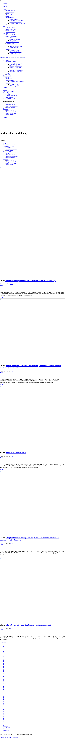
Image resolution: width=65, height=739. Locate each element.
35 (3, 694)
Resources (5, 159)
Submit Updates (7, 153)
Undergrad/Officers (11, 160)
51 (3, 717)
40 (3, 701)
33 (3, 691)
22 (3, 676)
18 (3, 670)
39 (3, 700)
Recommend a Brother (9, 144)
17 (3, 669)
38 (3, 699)
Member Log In (7, 727)
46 (3, 710)
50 (3, 716)
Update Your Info (10, 157)
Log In (5, 6)
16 (3, 667)
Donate (5, 3)
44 (3, 707)
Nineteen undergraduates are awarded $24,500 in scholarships (30, 281)
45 (3, 709)
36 (3, 696)
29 (3, 686)
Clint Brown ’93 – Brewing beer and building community (29, 625)
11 (3, 660)
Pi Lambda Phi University (9, 152)
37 (3, 697)
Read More (3, 297)
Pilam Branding (10, 164)
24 (3, 679)
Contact (5, 5)
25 (3, 680)
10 (3, 659)
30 (3, 687)
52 (3, 719)
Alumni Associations (11, 149)
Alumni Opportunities (8, 146)
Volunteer (8, 147)
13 (3, 663)
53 (3, 720)
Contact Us (6, 730)
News (11, 284)
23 (3, 677)
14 (3, 664)
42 (3, 704)
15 (3, 666)
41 (3, 703)
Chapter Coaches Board (12, 162)
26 (3, 682)
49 (3, 714)
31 (3, 689)
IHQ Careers (9, 150)
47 (3, 711)
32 (3, 690)
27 (3, 683)
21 (3, 674)
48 (3, 713)
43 (3, 706)
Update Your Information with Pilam (9, 737)
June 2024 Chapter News (16, 453)
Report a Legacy (10, 154)
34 (3, 693)
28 (3, 684)
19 (3, 672)
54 (3, 721)
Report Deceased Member (12, 156)
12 (3, 662)
